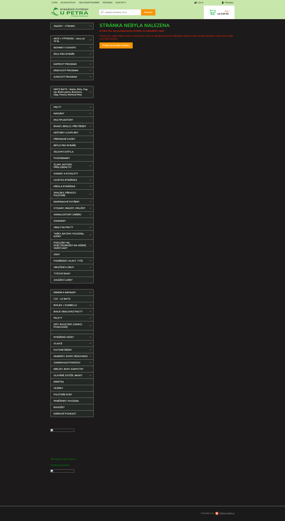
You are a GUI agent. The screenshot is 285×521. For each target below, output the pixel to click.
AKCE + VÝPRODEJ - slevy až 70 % (69, 40)
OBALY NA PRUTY (63, 227)
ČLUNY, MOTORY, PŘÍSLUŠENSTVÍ (63, 166)
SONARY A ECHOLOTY (66, 173)
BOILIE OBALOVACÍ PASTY (68, 311)
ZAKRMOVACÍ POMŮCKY (67, 362)
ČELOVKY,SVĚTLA (63, 151)
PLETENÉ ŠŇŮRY (63, 349)
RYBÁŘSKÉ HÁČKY (64, 337)
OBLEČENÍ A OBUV (64, 267)
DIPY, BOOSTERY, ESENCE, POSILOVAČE (68, 326)
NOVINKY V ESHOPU (65, 47)
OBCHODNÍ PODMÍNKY (89, 2)
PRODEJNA (108, 2)
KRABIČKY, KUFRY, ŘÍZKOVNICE (71, 356)
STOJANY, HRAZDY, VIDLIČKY (69, 208)
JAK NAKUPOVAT (68, 2)
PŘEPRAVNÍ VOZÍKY (64, 139)
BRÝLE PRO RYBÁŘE (65, 145)
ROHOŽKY (59, 407)
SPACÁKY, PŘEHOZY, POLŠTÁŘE (65, 194)
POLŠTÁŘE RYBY (63, 394)
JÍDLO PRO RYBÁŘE (64, 54)
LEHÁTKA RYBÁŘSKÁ (65, 180)
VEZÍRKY (58, 388)
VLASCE (58, 343)
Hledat (148, 12)
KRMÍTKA (59, 381)
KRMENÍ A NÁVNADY (65, 292)
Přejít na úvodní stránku (116, 45)
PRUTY (57, 107)
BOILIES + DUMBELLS (65, 305)
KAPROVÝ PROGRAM (65, 64)
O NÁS (54, 2)
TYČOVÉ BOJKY (62, 273)
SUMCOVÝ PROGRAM (65, 76)
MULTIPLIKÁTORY (63, 119)
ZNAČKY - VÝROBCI (64, 26)
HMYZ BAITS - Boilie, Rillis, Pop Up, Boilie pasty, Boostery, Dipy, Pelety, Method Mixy (71, 92)
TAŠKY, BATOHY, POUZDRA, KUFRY (69, 235)
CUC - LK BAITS (62, 298)
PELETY (58, 318)
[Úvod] (73, 12)
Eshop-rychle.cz (227, 513)
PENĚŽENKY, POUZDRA (66, 400)
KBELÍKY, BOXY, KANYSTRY (68, 369)
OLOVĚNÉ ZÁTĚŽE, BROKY (68, 375)
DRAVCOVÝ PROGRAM (66, 70)
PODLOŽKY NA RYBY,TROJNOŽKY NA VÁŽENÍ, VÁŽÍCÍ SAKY (70, 245)
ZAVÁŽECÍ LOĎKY (63, 280)
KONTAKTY (121, 2)
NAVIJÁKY (59, 113)
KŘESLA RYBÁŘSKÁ (64, 186)
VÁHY (57, 254)
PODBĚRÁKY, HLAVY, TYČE (68, 260)
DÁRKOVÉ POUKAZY (65, 413)
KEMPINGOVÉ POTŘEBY (67, 201)
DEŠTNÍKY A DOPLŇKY (66, 132)
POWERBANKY (62, 158)
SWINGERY (60, 220)
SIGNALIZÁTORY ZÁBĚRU (67, 214)
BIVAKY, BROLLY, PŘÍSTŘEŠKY (70, 126)
